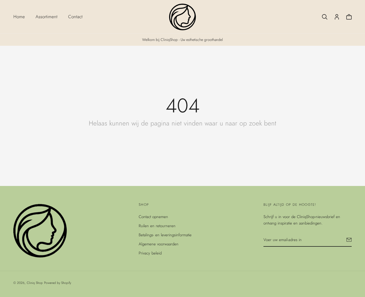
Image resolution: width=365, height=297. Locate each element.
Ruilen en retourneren (157, 226)
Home (19, 16)
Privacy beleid (150, 253)
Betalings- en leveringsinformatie (165, 235)
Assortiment (46, 16)
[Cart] (349, 17)
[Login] (337, 17)
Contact (75, 16)
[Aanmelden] (349, 240)
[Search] (324, 17)
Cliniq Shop (35, 282)
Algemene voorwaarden (158, 244)
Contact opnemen (153, 217)
